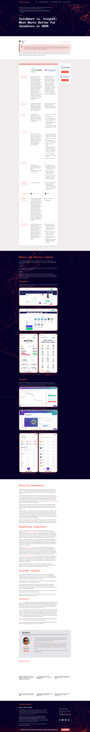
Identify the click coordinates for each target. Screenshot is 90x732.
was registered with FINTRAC (28, 547)
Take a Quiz (65, 729)
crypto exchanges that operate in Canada (53, 642)
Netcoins (20, 616)
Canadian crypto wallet (51, 501)
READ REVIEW (65, 80)
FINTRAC (32, 530)
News (37, 1)
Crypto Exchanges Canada (43, 1)
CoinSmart (28, 46)
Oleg (35, 637)
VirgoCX (34, 49)
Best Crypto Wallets (66, 1)
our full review (21, 620)
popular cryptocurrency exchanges (36, 52)
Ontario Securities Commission (32, 532)
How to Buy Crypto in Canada (56, 1)
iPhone (41, 262)
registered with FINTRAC (27, 556)
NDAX (41, 615)
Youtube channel (37, 644)
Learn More (41, 8)
